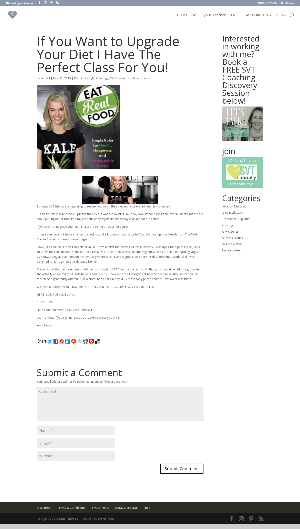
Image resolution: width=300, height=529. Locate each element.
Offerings (102, 78)
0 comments (141, 78)
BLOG (281, 15)
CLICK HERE (45, 302)
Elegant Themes (66, 519)
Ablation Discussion (235, 206)
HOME (182, 15)
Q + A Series (230, 231)
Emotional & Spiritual (236, 219)
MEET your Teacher (209, 15)
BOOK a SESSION (267, 3)
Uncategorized (231, 250)
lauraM (45, 78)
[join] (242, 172)
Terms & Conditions (71, 508)
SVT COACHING (258, 15)
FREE (235, 15)
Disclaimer (44, 508)
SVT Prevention (120, 78)
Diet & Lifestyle (84, 78)
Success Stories (232, 238)
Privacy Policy (100, 508)
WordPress (106, 519)
